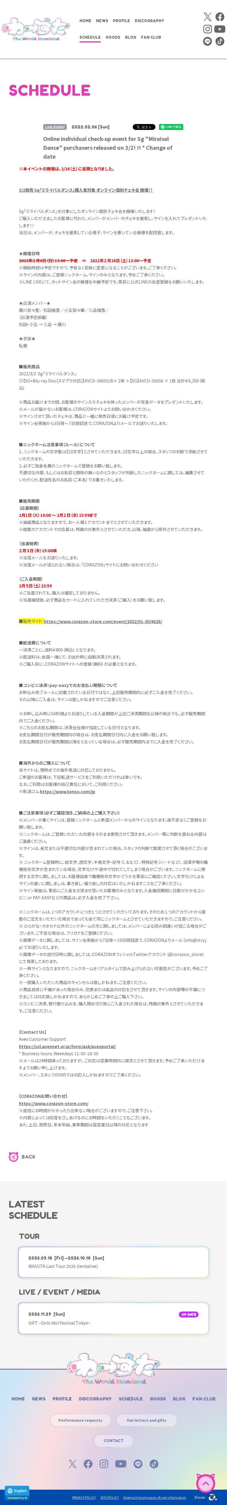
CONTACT (114, 1441)
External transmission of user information (154, 1497)
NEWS (102, 21)
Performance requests (80, 1420)
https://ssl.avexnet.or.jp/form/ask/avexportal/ (67, 1046)
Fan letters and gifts (146, 1420)
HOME (85, 21)
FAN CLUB (151, 37)
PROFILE (121, 21)
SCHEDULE (90, 37)
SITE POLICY (109, 1497)
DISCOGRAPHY (149, 21)
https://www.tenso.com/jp (67, 791)
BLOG (130, 37)
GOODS (113, 37)
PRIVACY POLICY (84, 1497)
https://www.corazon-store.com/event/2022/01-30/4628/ (103, 621)
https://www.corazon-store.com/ (53, 1103)
